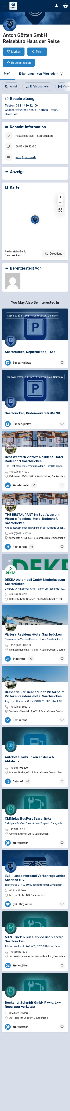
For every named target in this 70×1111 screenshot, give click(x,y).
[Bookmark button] (62, 363)
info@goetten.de (26, 157)
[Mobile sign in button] (56, 5)
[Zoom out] (60, 202)
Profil (7, 73)
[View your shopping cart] (65, 5)
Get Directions (53, 253)
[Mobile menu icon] (4, 6)
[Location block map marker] (35, 219)
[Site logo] (13, 6)
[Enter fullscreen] (60, 210)
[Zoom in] (60, 197)
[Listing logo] (10, 24)
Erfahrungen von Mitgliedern (40, 73)
